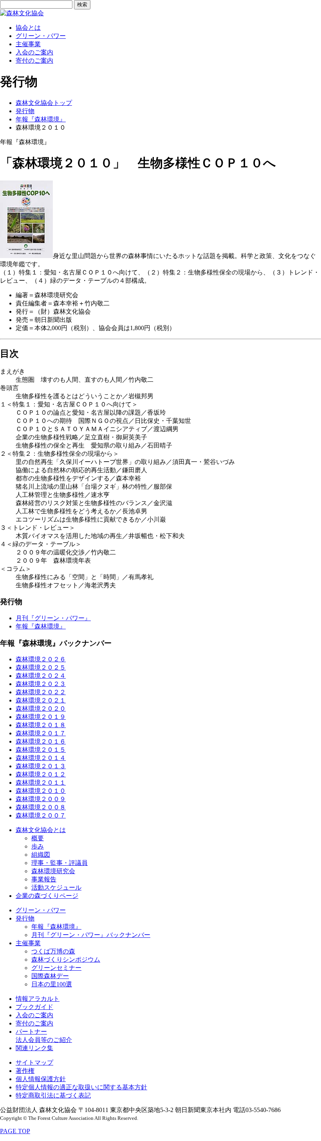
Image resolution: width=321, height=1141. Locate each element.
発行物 (25, 111)
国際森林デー (50, 976)
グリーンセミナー (56, 967)
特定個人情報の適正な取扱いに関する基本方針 (81, 1087)
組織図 (40, 854)
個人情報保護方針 (41, 1079)
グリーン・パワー (41, 35)
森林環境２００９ (41, 799)
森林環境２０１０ (41, 790)
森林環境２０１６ (41, 741)
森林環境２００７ (41, 815)
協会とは (28, 27)
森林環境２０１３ (41, 766)
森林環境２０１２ (41, 774)
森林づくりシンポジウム (65, 959)
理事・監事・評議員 (59, 862)
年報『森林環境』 (41, 119)
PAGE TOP (15, 1131)
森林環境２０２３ (41, 684)
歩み (37, 846)
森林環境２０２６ (41, 659)
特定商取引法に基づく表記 (53, 1095)
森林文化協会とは (41, 830)
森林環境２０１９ (41, 716)
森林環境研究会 (53, 871)
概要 (37, 838)
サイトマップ (34, 1062)
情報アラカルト (38, 998)
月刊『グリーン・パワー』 (53, 618)
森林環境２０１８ (41, 725)
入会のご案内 (34, 52)
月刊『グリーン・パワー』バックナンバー (90, 935)
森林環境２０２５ (41, 667)
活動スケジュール (56, 887)
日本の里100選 (51, 984)
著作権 (25, 1070)
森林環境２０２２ (41, 692)
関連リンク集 (34, 1048)
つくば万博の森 (53, 951)
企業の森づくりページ (47, 895)
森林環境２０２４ (41, 675)
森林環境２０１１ (41, 782)
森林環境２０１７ (41, 733)
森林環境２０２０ (41, 708)
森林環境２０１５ (41, 749)
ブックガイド (34, 1007)
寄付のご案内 (34, 60)
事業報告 (43, 879)
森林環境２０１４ (41, 758)
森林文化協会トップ (44, 102)
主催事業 (28, 44)
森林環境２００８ (41, 807)
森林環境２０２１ (41, 700)
